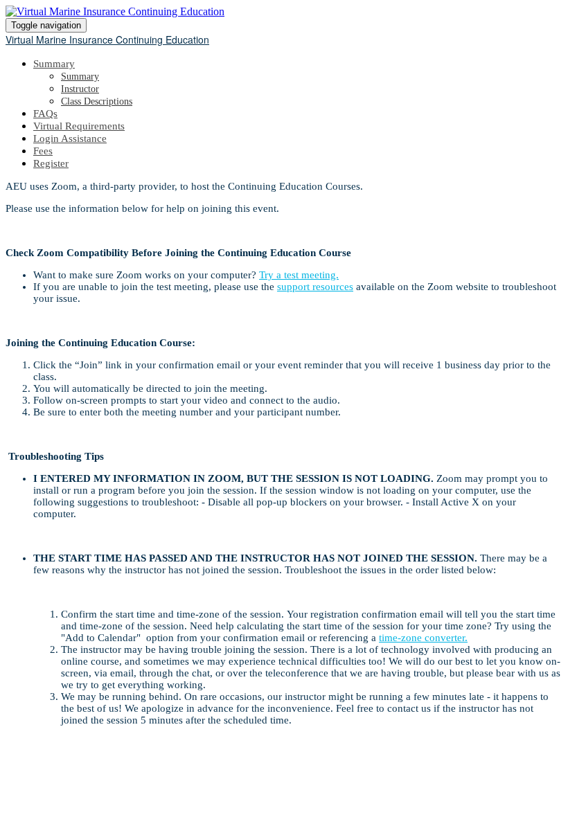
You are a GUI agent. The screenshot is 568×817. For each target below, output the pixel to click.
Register (51, 163)
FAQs (45, 113)
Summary (54, 63)
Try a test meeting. (299, 274)
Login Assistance (70, 138)
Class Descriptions (96, 101)
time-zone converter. (423, 637)
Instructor (80, 89)
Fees (43, 150)
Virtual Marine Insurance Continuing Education (107, 39)
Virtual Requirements (79, 126)
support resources (315, 286)
